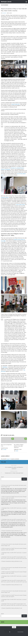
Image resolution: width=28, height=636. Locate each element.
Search (2, 476)
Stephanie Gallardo (4, 197)
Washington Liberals (6, 1)
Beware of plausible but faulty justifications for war (12, 530)
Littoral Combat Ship (16, 104)
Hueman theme (20, 631)
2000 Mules (5, 367)
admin (16, 450)
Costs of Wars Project (20, 204)
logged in (9, 458)
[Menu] (26, 1)
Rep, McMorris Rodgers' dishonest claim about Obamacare (18, 446)
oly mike (4, 449)
